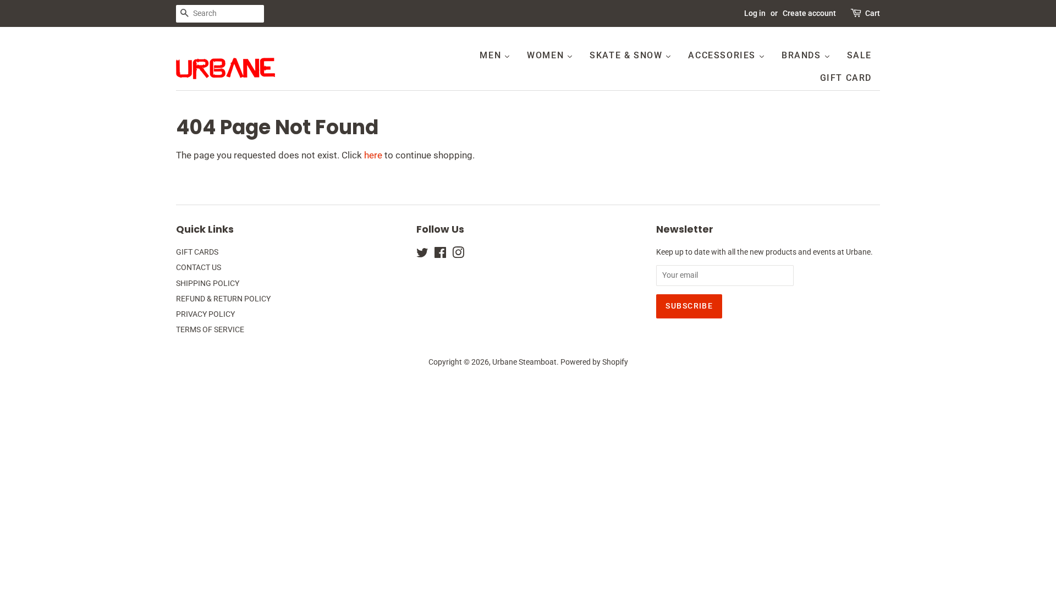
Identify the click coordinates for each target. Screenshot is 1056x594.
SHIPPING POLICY (207, 283)
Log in (755, 13)
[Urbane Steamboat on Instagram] (458, 255)
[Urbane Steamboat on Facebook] (440, 255)
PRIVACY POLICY (205, 314)
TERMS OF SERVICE (210, 329)
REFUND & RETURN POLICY (223, 299)
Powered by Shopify (594, 362)
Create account (809, 13)
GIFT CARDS (197, 252)
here (373, 155)
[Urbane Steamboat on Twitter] (422, 255)
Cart (872, 13)
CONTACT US (198, 267)
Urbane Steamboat (524, 362)
